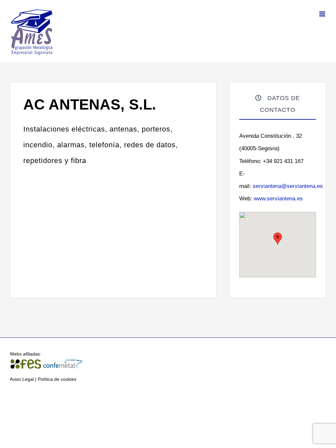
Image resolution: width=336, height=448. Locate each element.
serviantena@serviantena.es (288, 186)
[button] (277, 238)
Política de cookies (57, 379)
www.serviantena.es (278, 198)
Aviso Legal (22, 379)
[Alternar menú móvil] (322, 13)
